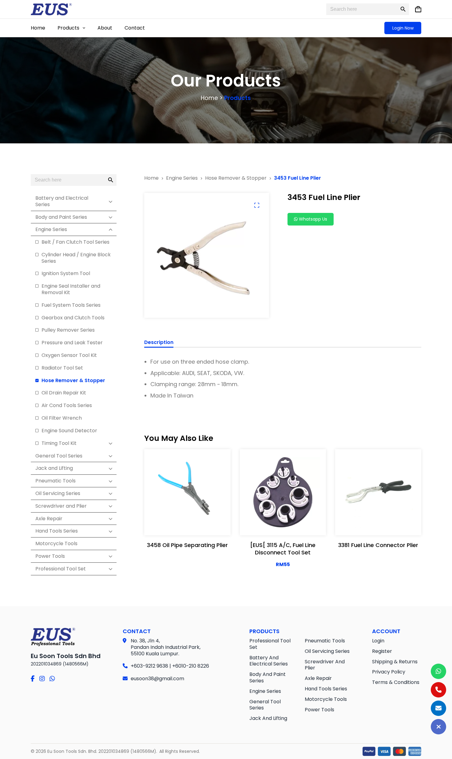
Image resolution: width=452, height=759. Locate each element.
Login (378, 640)
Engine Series (265, 691)
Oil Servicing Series (327, 651)
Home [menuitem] (38, 27)
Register (382, 651)
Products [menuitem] (68, 27)
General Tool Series (265, 705)
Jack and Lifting (268, 718)
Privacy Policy (388, 671)
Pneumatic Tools (325, 640)
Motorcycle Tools (326, 699)
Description (158, 342)
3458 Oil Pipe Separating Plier (187, 545)
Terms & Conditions (395, 682)
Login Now (403, 28)
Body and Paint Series (267, 677)
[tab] (158, 343)
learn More (186, 524)
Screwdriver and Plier (325, 665)
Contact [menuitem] (135, 27)
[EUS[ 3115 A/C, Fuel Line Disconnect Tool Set (282, 548)
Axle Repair (318, 678)
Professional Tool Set (270, 644)
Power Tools (319, 709)
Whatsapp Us (312, 219)
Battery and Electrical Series (268, 661)
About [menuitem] (104, 27)
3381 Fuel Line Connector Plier (378, 545)
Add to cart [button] (283, 524)
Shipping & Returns (395, 661)
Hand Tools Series (326, 688)
